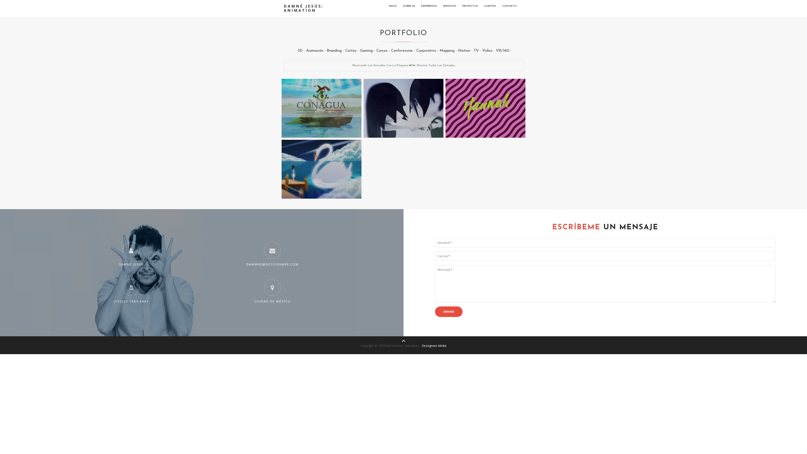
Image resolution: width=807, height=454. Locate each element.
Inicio (393, 6)
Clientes (490, 6)
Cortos (350, 51)
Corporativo (426, 51)
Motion (464, 51)
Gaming (366, 51)
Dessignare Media (434, 346)
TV (476, 51)
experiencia (429, 6)
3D (300, 51)
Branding (334, 51)
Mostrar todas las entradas (436, 65)
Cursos (382, 51)
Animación (314, 51)
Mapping (447, 51)
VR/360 (502, 51)
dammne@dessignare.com (272, 264)
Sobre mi (409, 6)
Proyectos (470, 6)
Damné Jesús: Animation (304, 8)
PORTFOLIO (403, 33)
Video (487, 51)
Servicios (449, 6)
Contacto (509, 6)
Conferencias (402, 51)
